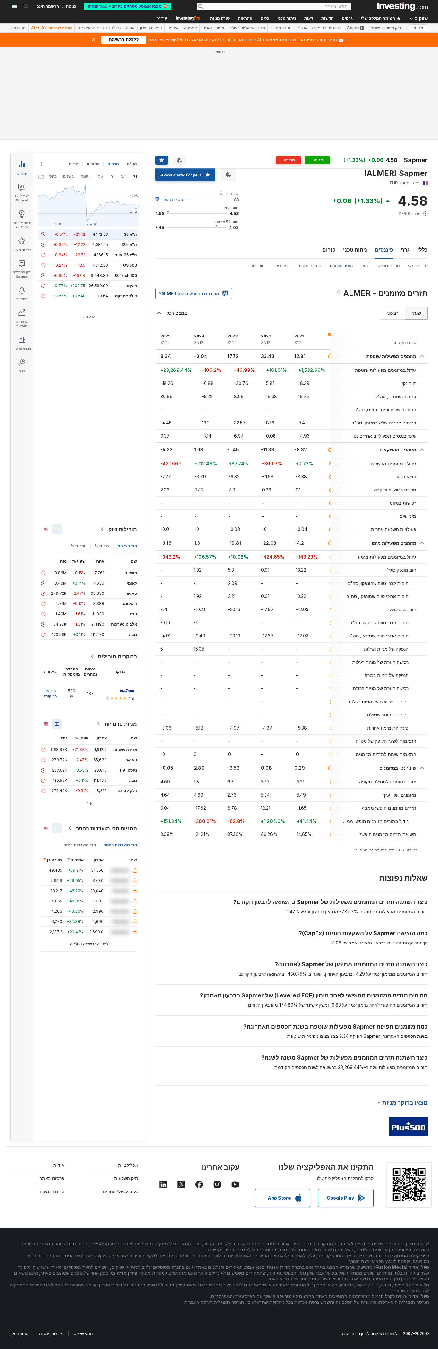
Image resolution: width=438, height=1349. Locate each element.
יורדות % (79, 545)
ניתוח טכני (355, 249)
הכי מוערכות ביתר (80, 844)
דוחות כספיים (257, 265)
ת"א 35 (130, 234)
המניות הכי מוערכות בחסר (106, 828)
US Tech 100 (125, 275)
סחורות (93, 163)
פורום (328, 249)
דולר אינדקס (126, 296)
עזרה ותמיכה (52, 1191)
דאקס (132, 285)
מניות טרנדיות (121, 724)
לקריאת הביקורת (50, 693)
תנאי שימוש (83, 1333)
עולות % (102, 545)
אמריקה (190, 28)
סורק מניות (220, 18)
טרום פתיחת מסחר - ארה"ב (319, 28)
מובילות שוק (122, 529)
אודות (58, 1165)
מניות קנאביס (213, 28)
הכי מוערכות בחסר (120, 844)
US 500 (130, 265)
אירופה (173, 28)
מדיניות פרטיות (51, 1333)
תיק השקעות (126, 1178)
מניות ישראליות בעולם (247, 28)
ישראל (375, 28)
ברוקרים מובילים (117, 656)
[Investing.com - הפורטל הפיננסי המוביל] (402, 6)
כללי (422, 249)
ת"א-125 (129, 244)
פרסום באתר (52, 1178)
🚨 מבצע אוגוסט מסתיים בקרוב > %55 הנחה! (127, 6)
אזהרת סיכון (19, 1333)
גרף (405, 249)
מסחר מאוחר (280, 28)
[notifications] (26, 6)
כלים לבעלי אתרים (120, 1191)
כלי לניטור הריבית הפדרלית (99, 28)
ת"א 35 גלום (125, 254)
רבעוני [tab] (392, 313)
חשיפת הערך (172, 199)
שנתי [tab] (416, 313)
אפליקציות (128, 1165)
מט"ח (132, 163)
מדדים (113, 163)
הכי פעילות (127, 545)
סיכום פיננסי (418, 265)
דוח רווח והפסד (387, 265)
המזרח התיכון (151, 28)
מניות (418, 28)
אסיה (130, 28)
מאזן (364, 265)
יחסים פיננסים (310, 265)
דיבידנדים (283, 265)
